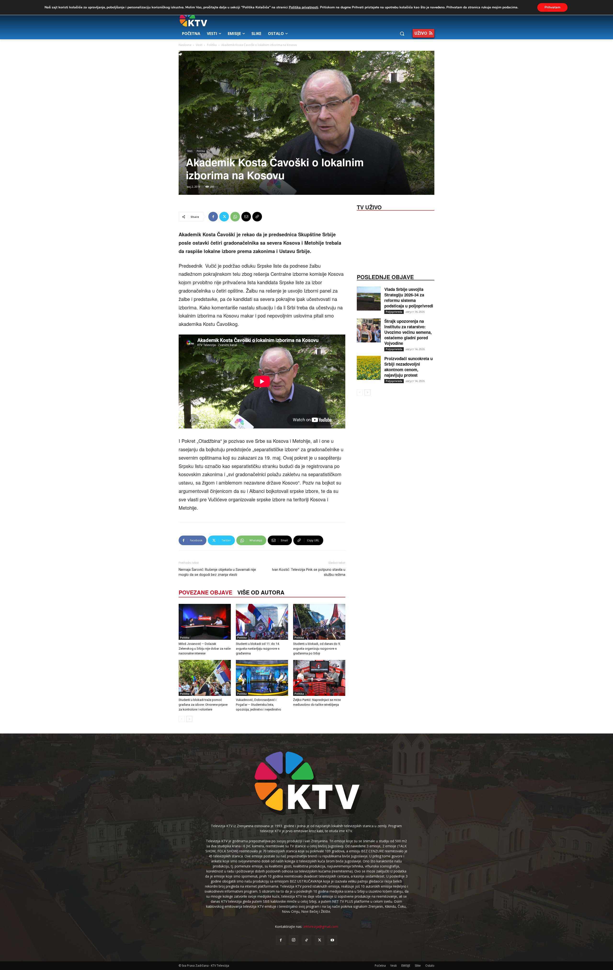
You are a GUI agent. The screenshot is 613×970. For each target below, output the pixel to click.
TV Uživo (369, 206)
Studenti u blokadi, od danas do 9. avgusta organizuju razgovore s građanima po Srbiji (317, 648)
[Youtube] (332, 940)
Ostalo (429, 966)
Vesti (199, 45)
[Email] (246, 216)
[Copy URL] (257, 216)
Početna (380, 966)
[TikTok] (306, 940)
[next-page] (189, 719)
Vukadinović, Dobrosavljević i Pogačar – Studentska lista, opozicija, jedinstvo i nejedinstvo (258, 704)
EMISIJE (405, 966)
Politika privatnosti (303, 7)
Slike (418, 966)
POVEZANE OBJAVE (205, 592)
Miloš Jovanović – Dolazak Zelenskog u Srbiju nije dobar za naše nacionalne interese (205, 648)
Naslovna (185, 45)
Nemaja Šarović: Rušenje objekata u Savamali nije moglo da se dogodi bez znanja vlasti (217, 572)
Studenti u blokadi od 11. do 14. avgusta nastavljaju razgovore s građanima (258, 648)
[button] (402, 33)
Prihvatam (552, 7)
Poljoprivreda (394, 311)
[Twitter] (224, 216)
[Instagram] (293, 940)
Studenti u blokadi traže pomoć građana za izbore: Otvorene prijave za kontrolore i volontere (203, 704)
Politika (212, 45)
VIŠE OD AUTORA (260, 592)
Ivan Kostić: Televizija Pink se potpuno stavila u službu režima (308, 572)
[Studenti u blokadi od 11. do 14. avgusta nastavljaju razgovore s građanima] (262, 622)
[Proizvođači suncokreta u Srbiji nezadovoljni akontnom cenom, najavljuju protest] (369, 368)
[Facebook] (213, 216)
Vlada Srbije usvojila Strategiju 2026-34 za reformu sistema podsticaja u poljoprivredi (408, 297)
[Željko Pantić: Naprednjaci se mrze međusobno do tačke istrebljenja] (319, 678)
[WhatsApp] (235, 216)
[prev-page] (182, 719)
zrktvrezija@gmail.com (320, 926)
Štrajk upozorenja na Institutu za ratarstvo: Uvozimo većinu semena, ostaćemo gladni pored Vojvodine (408, 332)
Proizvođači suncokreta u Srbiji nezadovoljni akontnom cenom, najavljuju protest (408, 367)
